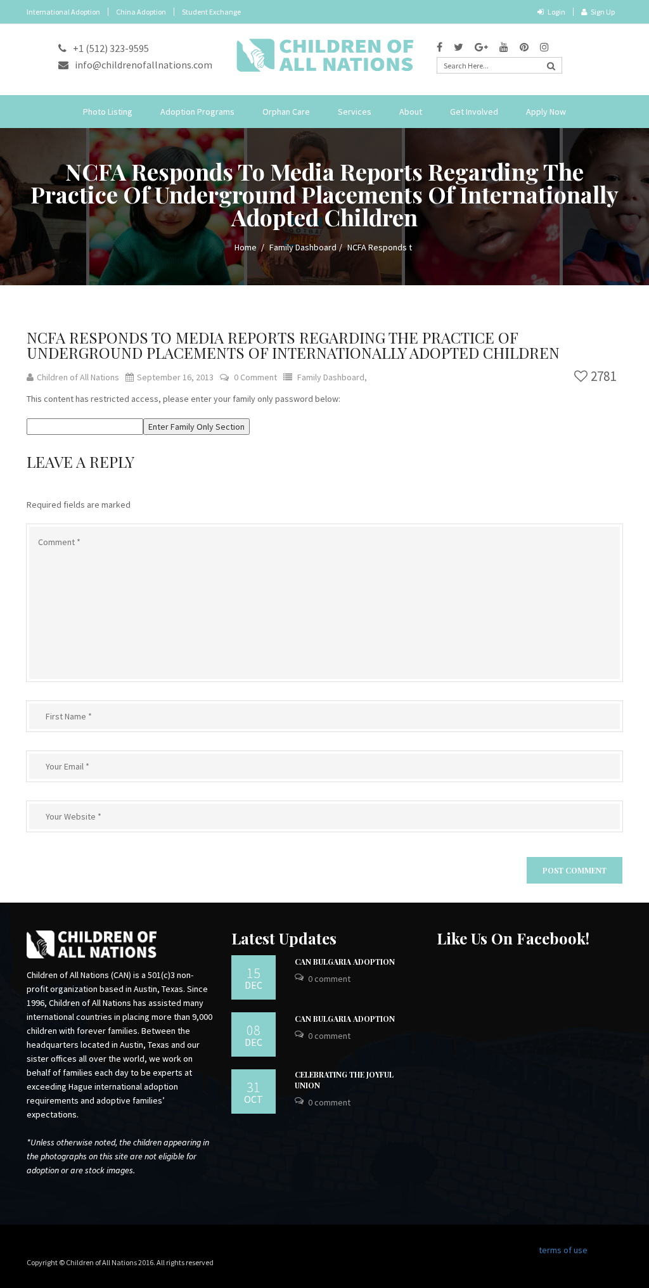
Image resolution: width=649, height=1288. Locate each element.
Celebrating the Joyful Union (344, 1079)
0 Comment (255, 377)
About (410, 111)
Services (354, 111)
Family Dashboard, (332, 377)
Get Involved (474, 111)
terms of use (563, 1250)
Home (246, 247)
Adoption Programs (197, 111)
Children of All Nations (78, 377)
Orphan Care (286, 111)
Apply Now (546, 111)
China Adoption (141, 11)
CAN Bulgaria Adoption (345, 961)
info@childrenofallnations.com (143, 64)
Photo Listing (107, 111)
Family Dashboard (303, 247)
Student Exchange (211, 11)
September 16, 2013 (175, 377)
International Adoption (63, 11)
